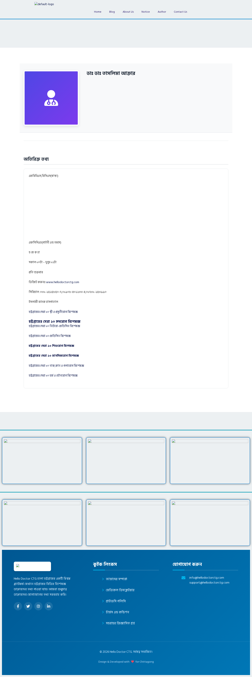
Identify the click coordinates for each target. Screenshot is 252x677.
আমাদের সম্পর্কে (116, 579)
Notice (146, 11)
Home (97, 11)
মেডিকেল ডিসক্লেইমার (120, 590)
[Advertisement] (135, 211)
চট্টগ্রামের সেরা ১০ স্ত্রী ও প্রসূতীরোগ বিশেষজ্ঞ (53, 312)
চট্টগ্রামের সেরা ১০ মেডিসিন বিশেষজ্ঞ (50, 336)
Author (162, 11)
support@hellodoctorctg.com (209, 582)
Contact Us (180, 11)
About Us (128, 11)
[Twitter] (28, 606)
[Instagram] (38, 606)
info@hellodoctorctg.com (206, 577)
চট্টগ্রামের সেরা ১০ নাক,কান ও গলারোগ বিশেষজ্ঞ (56, 365)
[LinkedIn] (48, 606)
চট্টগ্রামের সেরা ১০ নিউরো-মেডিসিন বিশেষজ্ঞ (54, 326)
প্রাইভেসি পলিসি (116, 601)
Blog (112, 11)
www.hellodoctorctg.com (62, 282)
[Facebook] (18, 606)
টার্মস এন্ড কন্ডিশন (117, 612)
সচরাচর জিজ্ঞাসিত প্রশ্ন (120, 623)
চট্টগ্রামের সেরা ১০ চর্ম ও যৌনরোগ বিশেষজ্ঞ (53, 375)
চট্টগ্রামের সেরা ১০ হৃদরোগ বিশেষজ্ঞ (55, 322)
